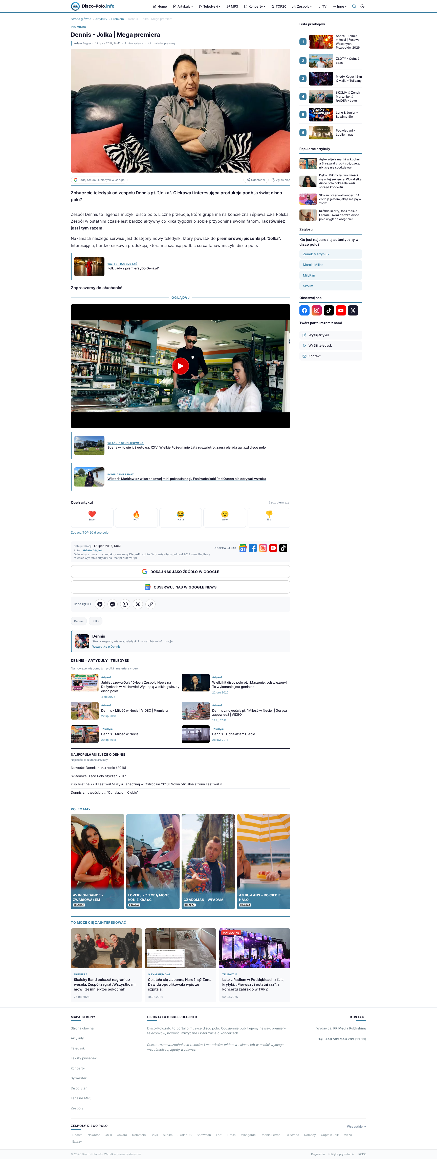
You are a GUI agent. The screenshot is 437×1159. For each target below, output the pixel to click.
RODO (362, 1154)
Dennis (78, 621)
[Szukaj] (354, 6)
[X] (353, 310)
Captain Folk (330, 1135)
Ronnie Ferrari (270, 1135)
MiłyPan (309, 275)
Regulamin (318, 1154)
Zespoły (304, 6)
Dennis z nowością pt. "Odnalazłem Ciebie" (104, 792)
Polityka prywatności (341, 1154)
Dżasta (77, 1135)
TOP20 (281, 6)
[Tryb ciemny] (362, 6)
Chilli (108, 1135)
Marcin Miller (313, 265)
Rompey (310, 1135)
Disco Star (79, 1088)
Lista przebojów (312, 24)
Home (162, 6)
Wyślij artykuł (319, 335)
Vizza (348, 1135)
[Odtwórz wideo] (180, 366)
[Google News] (243, 548)
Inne (341, 6)
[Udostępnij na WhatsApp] (125, 604)
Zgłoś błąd (283, 180)
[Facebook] (253, 548)
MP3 (234, 6)
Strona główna (81, 19)
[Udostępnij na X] (138, 604)
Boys (154, 1135)
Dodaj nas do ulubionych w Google (101, 180)
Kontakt (315, 356)
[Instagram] (263, 548)
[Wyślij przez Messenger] (112, 604)
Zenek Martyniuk (316, 254)
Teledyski (211, 6)
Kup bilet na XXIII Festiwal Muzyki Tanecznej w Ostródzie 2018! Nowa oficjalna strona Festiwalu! (146, 784)
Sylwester (78, 1078)
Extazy (77, 1141)
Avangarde (248, 1135)
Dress (231, 1135)
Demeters (139, 1135)
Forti (219, 1135)
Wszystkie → (356, 1126)
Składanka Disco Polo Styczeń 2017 (98, 776)
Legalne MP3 (81, 1098)
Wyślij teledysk (320, 345)
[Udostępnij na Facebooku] (100, 604)
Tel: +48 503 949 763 (342, 1039)
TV (324, 6)
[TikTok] (283, 548)
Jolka (95, 621)
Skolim (308, 286)
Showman (204, 1135)
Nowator (94, 1135)
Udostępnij (258, 180)
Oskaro (122, 1135)
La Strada (292, 1135)
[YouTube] (273, 548)
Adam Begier (82, 43)
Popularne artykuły (314, 149)
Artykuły (185, 6)
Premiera (117, 19)
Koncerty (257, 6)
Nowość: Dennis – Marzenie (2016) (98, 768)
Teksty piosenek (84, 1058)
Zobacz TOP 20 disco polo (89, 532)
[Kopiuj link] (150, 604)
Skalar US (185, 1135)
